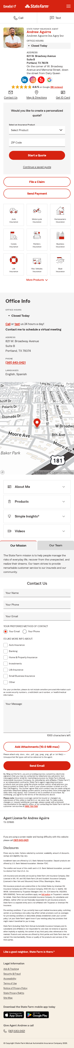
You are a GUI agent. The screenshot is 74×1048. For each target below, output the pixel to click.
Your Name (12, 593)
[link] (37, 6)
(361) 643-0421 (16, 362)
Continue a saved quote (37, 167)
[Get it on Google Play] (37, 1014)
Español (8, 6)
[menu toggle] (68, 6)
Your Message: (14, 704)
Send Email (37, 765)
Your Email (12, 616)
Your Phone (12, 604)
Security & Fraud (12, 974)
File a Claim (37, 181)
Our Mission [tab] (18, 545)
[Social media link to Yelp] (41, 79)
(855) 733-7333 (31, 806)
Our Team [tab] (55, 545)
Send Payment (37, 193)
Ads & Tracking (11, 969)
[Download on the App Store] (13, 1014)
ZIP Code (16, 142)
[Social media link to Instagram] (32, 79)
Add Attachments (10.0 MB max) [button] (37, 746)
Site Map (8, 998)
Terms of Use (10, 983)
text (17, 323)
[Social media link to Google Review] (49, 79)
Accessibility (9, 978)
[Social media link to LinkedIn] (24, 79)
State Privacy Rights (13, 993)
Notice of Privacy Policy (15, 988)
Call (8, 323)
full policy (45, 894)
